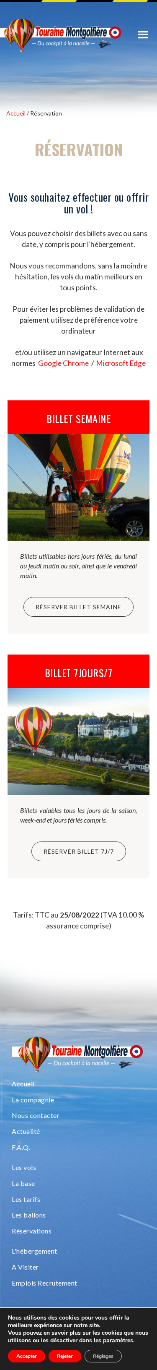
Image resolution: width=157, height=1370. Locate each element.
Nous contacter (35, 1115)
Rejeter (65, 1356)
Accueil (23, 1084)
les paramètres (113, 1340)
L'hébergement (34, 1251)
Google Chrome (63, 363)
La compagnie (33, 1100)
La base (23, 1183)
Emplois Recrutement (44, 1283)
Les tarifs (26, 1199)
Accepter (26, 1356)
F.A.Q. (21, 1147)
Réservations (31, 1231)
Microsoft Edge (121, 363)
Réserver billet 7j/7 (79, 851)
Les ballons (29, 1215)
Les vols (24, 1167)
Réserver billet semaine (78, 606)
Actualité (26, 1131)
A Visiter (25, 1267)
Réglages (103, 1356)
